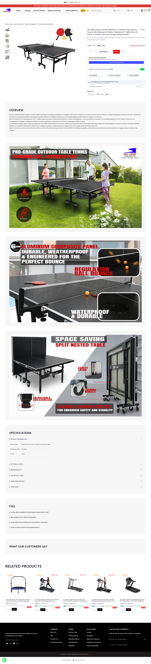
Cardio (18, 10)
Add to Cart (103, 52)
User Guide (14, 487)
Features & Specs (17, 464)
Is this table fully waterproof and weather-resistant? (29, 522)
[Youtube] (13, 643)
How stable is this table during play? (23, 517)
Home (6, 24)
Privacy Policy (123, 644)
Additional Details (17, 481)
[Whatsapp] (17, 643)
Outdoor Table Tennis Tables (45, 24)
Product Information (19, 439)
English (131, 10)
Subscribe (144, 639)
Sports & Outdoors (39, 10)
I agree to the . (119, 644)
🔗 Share (142, 29)
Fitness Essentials (72, 10)
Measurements (16, 470)
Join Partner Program (116, 62)
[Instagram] (10, 643)
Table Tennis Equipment (31, 24)
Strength (27, 10)
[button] (72, 31)
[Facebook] (7, 643)
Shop (11, 24)
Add (14, 609)
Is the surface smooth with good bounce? (25, 527)
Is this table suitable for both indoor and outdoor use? (30, 512)
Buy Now (116, 52)
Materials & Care (17, 475)
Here (89, 654)
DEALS (83, 10)
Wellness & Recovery (54, 10)
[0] (145, 11)
